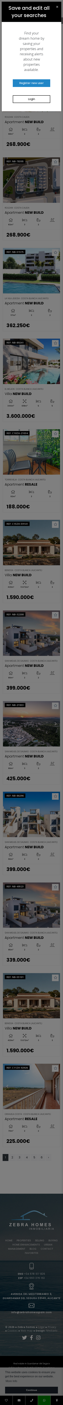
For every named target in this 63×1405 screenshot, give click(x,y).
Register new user (31, 83)
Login (31, 99)
